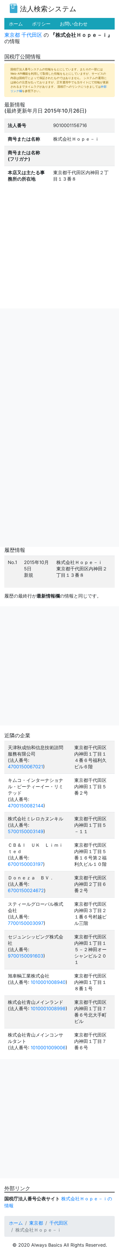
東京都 (12, 35)
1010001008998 (48, 1008)
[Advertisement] (59, 368)
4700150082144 (25, 806)
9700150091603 (25, 956)
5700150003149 (25, 831)
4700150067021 (25, 766)
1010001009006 (48, 1047)
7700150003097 (26, 923)
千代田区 (31, 35)
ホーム (16, 1223)
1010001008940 (48, 982)
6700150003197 (25, 864)
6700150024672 (26, 890)
